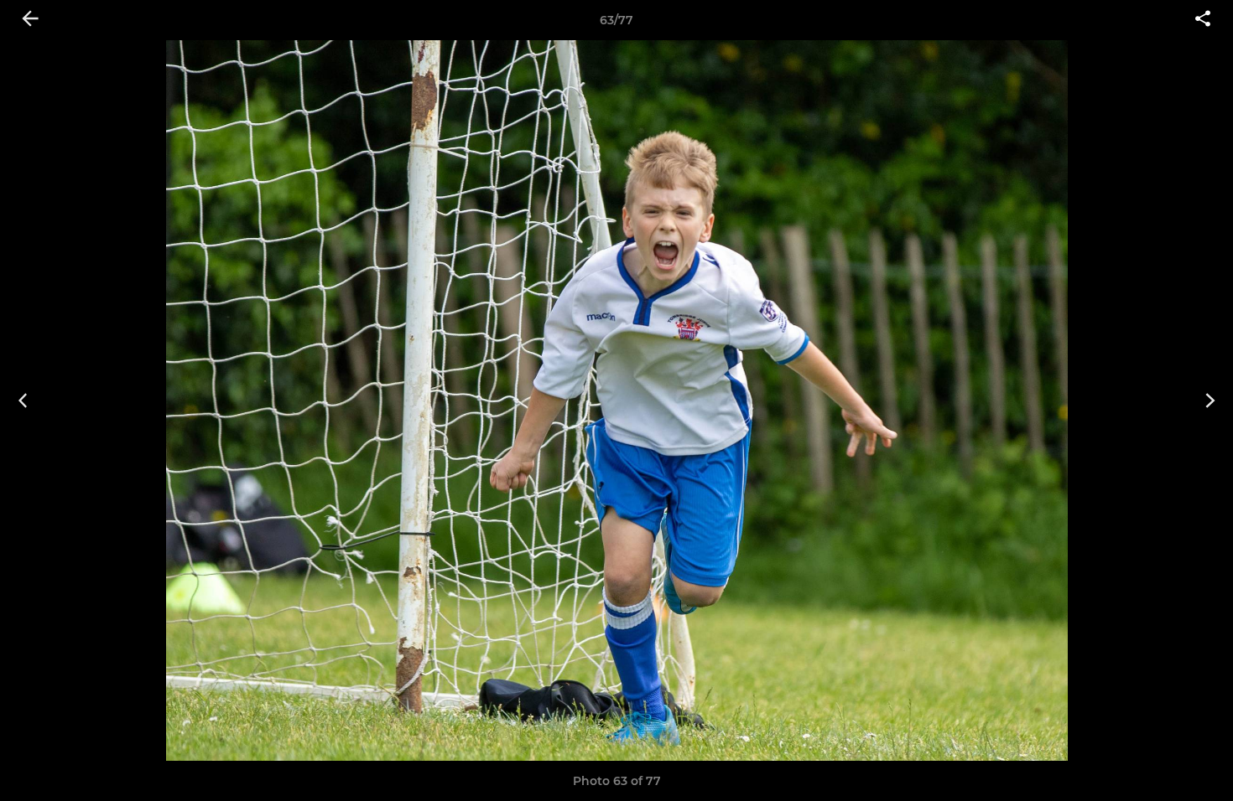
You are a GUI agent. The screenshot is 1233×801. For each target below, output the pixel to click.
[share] (1203, 20)
